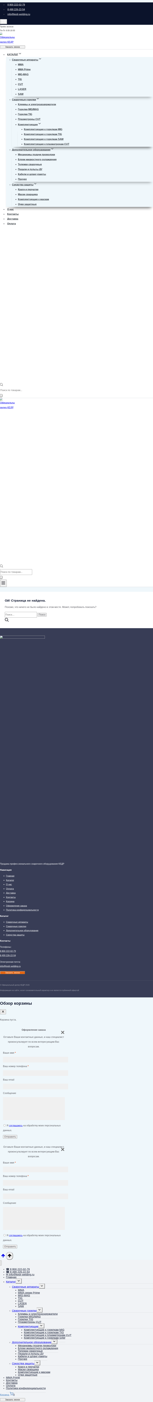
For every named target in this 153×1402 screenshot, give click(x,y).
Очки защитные (27, 204)
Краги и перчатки (28, 189)
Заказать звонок (12, 47)
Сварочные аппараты (17, 922)
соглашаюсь (16, 1125)
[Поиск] (1, 395)
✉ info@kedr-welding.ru (20, 1274)
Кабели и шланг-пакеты (32, 174)
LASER (22, 89)
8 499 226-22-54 (16, 9)
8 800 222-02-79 (16, 4)
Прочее (22, 179)
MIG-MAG (23, 74)
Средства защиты (15, 935)
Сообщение (9, 1093)
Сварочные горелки (16, 926)
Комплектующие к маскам (33, 199)
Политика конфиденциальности (22, 910)
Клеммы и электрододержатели (37, 104)
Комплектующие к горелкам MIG (43, 129)
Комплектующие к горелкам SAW (44, 139)
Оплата (11, 223)
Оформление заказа (16, 905)
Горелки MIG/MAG (28, 109)
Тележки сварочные (30, 164)
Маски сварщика (28, 194)
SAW (20, 94)
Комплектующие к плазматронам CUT (46, 144)
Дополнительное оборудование (22, 930)
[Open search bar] (1, 385)
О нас (10, 209)
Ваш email (8, 1079)
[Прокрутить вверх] (3, 1256)
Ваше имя (9, 1053)
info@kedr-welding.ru (18, 14)
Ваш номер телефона (16, 1066)
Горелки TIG (25, 114)
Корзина (10, 901)
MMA (21, 64)
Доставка (12, 219)
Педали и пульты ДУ (30, 169)
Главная (10, 876)
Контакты (13, 214)
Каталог (10, 880)
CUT (20, 84)
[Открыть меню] (3, 583)
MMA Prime (24, 69)
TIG (20, 79)
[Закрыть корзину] (3, 1011)
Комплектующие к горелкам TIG (43, 134)
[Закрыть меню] (1, 1263)
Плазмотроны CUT (29, 119)
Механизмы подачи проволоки (36, 154)
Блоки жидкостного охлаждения (37, 159)
